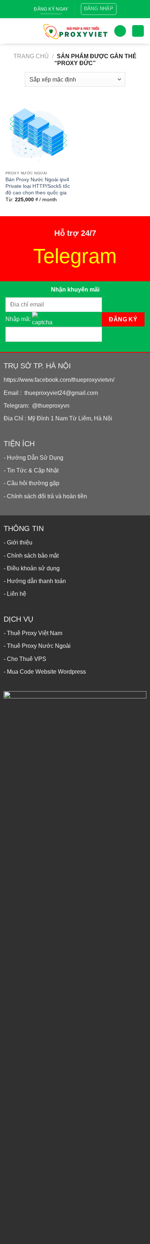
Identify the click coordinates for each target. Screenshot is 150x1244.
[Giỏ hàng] (138, 31)
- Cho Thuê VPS (25, 659)
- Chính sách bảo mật (31, 555)
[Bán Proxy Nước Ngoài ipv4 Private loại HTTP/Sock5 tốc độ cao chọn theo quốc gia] (38, 134)
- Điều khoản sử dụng (32, 568)
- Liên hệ (15, 594)
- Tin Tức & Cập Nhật (31, 470)
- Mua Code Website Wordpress (45, 672)
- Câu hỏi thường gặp (31, 483)
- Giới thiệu (18, 542)
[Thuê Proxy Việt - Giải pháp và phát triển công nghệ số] (75, 31)
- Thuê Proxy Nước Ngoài (37, 646)
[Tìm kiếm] (120, 31)
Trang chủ (31, 56)
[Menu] (10, 31)
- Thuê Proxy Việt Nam (33, 633)
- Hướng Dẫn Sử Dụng (33, 458)
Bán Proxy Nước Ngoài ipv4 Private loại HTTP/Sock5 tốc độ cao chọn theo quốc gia (37, 186)
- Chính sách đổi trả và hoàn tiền (45, 496)
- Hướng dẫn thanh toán (35, 581)
